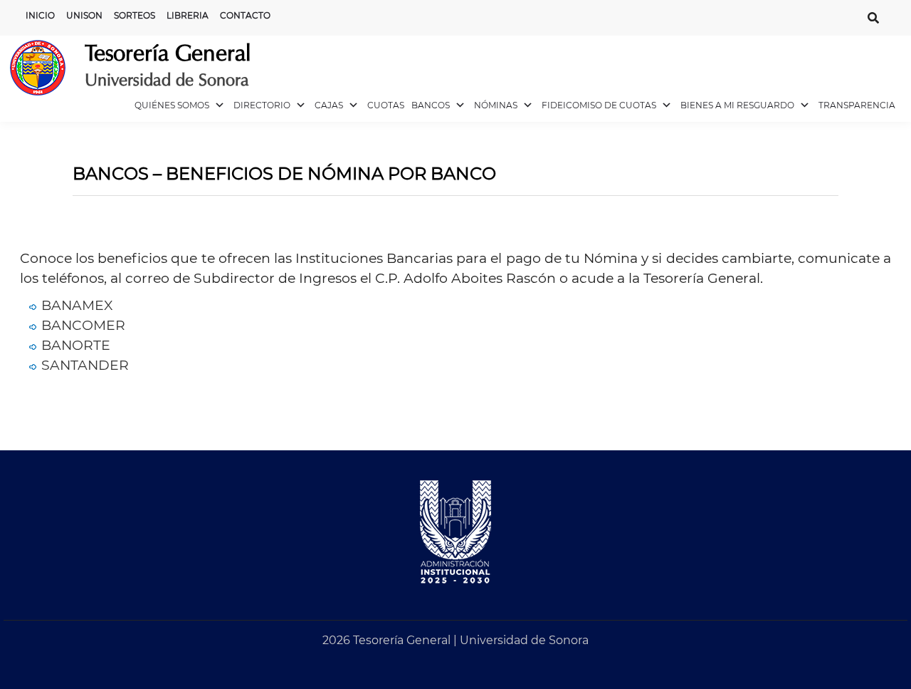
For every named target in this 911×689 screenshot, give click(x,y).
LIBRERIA (188, 15)
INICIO (40, 15)
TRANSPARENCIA (856, 105)
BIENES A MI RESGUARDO (737, 105)
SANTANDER (85, 365)
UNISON (84, 15)
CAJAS (329, 105)
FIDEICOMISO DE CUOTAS (599, 105)
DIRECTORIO (261, 105)
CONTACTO (245, 15)
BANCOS (430, 105)
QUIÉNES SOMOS (172, 105)
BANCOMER (83, 325)
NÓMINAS (495, 105)
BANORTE (75, 345)
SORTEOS (134, 15)
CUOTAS (385, 105)
